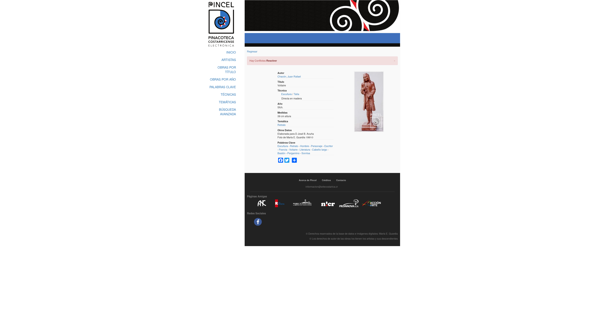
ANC (262, 203)
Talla (296, 94)
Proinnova (349, 203)
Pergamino (293, 153)
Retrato (282, 125)
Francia (283, 149)
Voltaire (293, 149)
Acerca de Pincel (308, 180)
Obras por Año (223, 79)
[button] (394, 60)
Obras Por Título (227, 69)
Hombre (304, 146)
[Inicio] (221, 24)
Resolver (271, 60)
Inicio (231, 52)
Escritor (328, 146)
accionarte (371, 203)
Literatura (305, 149)
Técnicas (228, 94)
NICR (327, 203)
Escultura (286, 94)
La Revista (280, 203)
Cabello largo (319, 149)
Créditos (326, 180)
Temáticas (227, 102)
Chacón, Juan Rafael (289, 76)
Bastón (281, 153)
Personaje (316, 146)
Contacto (341, 180)
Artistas (228, 59)
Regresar (252, 51)
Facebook (258, 221)
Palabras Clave (222, 87)
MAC (302, 203)
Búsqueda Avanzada (227, 111)
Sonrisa (305, 153)
